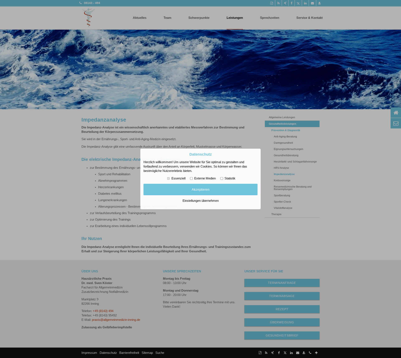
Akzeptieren (200, 189)
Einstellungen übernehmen (201, 200)
